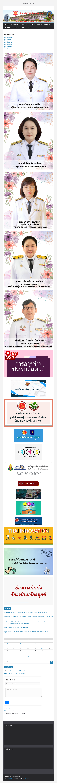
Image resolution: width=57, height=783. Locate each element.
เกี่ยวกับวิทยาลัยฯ (14, 24)
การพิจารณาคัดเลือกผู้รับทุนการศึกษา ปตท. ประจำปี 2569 (16, 627)
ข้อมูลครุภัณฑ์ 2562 (8, 42)
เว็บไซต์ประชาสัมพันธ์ (8, 711)
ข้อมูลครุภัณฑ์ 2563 (8, 40)
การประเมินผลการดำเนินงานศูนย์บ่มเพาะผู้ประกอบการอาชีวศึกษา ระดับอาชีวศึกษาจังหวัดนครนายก (25, 612)
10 (7, 646)
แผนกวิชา (46, 24)
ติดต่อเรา (29, 27)
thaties (5, 673)
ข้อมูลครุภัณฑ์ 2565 (8, 37)
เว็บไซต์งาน (16, 27)
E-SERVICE (7, 27)
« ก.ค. (28, 656)
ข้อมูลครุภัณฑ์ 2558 (8, 46)
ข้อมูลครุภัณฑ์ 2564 (8, 39)
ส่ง (7, 702)
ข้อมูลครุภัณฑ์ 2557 (8, 44)
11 (14, 646)
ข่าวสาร (23, 24)
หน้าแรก (7, 24)
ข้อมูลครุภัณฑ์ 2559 (8, 47)
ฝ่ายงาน (38, 24)
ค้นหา (51, 662)
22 (42, 648)
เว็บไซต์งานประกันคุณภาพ (9, 708)
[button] (19, 24)
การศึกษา (31, 24)
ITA (23, 27)
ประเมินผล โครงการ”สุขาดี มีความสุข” (16, 670)
